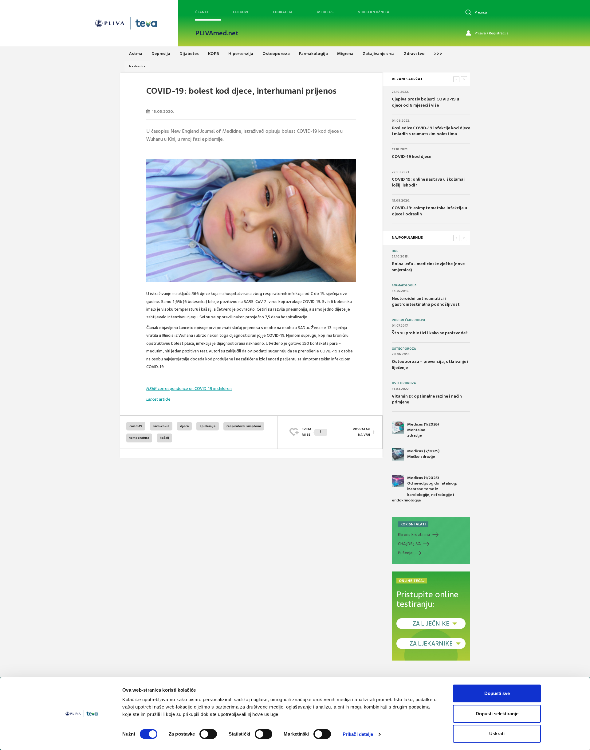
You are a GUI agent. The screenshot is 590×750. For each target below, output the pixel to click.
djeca (184, 426)
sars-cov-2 (161, 426)
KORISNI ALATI (413, 524)
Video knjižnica (373, 12)
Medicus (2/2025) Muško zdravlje (423, 454)
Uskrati (497, 733)
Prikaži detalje (358, 734)
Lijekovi (240, 12)
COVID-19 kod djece (411, 156)
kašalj (164, 438)
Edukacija (283, 12)
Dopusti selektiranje (497, 713)
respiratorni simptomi (243, 426)
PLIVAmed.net (216, 33)
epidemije (207, 426)
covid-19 (135, 426)
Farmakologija (404, 285)
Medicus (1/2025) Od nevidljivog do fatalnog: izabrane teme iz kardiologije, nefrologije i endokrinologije (424, 489)
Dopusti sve (497, 693)
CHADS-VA (409, 544)
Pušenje (405, 553)
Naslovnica (137, 66)
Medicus (325, 12)
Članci (201, 12)
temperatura (139, 438)
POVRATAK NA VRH (361, 432)
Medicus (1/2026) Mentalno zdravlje (423, 430)
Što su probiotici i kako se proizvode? (430, 333)
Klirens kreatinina (414, 534)
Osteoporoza (404, 349)
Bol (395, 251)
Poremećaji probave (409, 320)
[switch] (208, 734)
